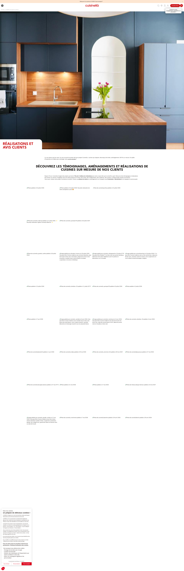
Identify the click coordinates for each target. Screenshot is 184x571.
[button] (3, 568)
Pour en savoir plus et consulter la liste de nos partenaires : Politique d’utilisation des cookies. (15, 544)
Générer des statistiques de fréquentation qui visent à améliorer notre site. (16, 553)
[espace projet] (168, 5)
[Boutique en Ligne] (165, 5)
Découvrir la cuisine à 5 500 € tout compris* (91, 1)
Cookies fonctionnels (9, 551)
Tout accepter (26, 563)
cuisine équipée (72, 159)
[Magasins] (161, 5)
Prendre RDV (175, 5)
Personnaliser (16, 563)
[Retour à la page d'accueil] (92, 5)
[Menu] (2, 5)
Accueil (2, 9)
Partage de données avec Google (13, 550)
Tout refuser (6, 563)
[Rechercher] (158, 5)
